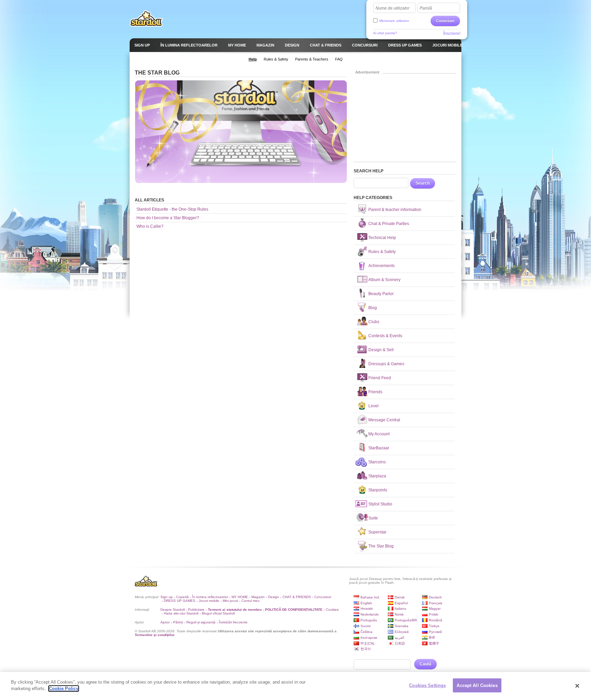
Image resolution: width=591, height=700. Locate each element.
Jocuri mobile (209, 601)
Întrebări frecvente (233, 622)
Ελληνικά (402, 632)
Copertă (182, 597)
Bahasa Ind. (370, 597)
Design (273, 597)
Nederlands (369, 614)
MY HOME (240, 597)
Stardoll (146, 18)
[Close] (577, 686)
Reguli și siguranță (200, 622)
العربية (399, 637)
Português (368, 620)
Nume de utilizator (392, 8)
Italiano (400, 608)
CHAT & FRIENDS (297, 597)
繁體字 (434, 643)
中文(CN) (367, 643)
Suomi (365, 626)
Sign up (166, 597)
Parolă (426, 8)
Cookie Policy (63, 688)
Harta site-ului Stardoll (181, 613)
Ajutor (165, 622)
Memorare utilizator (394, 21)
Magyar (435, 608)
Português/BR (406, 620)
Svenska (401, 626)
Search (423, 183)
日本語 (400, 643)
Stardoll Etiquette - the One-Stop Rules (172, 209)
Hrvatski (366, 608)
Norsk (399, 614)
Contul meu (250, 601)
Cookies (332, 609)
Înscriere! (451, 33)
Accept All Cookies (477, 685)
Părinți (178, 622)
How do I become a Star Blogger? (167, 217)
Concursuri (322, 597)
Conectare (445, 21)
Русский (435, 632)
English (366, 603)
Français (435, 603)
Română (435, 620)
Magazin (258, 597)
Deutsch (435, 597)
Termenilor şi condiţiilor (154, 635)
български (368, 637)
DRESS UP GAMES (179, 601)
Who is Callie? (149, 226)
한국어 (365, 649)
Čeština (366, 632)
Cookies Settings (427, 685)
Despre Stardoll (172, 609)
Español (401, 603)
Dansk (400, 597)
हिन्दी (432, 637)
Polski (433, 614)
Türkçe (434, 626)
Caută (425, 664)
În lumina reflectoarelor (210, 597)
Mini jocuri (230, 601)
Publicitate (196, 609)
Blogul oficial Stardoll (218, 613)
